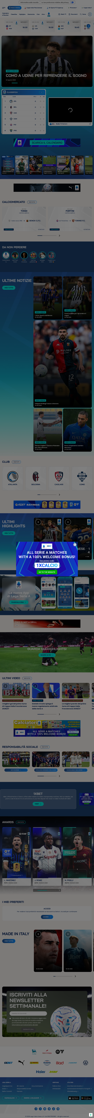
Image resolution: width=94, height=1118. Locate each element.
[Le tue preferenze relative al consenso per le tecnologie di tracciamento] (91, 1115)
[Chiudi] (74, 544)
